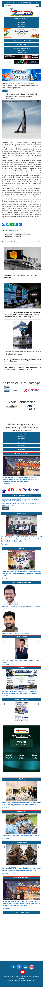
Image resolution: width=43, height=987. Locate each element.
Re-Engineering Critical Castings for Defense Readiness (20, 276)
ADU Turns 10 (21, 446)
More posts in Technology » (34, 241)
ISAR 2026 (21, 22)
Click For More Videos (21, 906)
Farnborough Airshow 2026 (21, 48)
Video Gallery (21, 26)
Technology (14, 230)
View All (5, 506)
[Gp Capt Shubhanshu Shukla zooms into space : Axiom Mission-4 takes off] (21, 850)
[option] (11, 390)
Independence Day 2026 (21, 18)
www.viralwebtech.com (28, 974)
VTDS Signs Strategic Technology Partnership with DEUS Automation (22, 360)
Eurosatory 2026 (22, 434)
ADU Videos (21, 449)
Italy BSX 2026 (21, 44)
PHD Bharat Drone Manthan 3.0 (21, 41)
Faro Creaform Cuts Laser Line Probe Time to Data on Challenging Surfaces (22, 353)
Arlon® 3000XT (9, 234)
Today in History (21, 442)
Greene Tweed (8, 236)
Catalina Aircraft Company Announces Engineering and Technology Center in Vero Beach (22, 368)
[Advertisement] (21, 930)
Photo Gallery (21, 24)
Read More (7, 481)
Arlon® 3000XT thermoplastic (23, 234)
